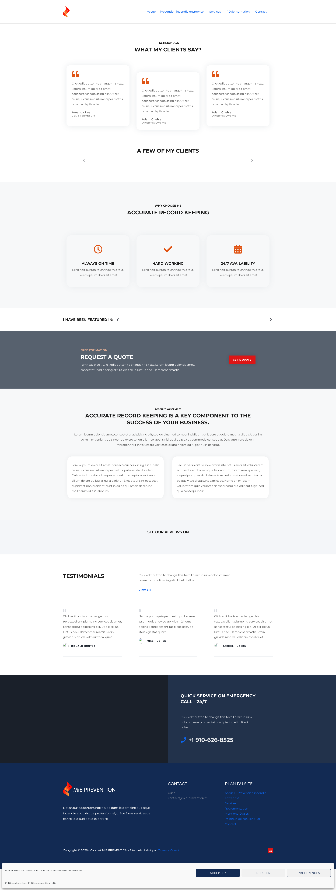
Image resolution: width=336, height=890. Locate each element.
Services (215, 11)
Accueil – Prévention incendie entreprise (175, 11)
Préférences (309, 873)
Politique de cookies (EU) (242, 819)
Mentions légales (237, 813)
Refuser (263, 873)
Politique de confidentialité (42, 883)
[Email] (270, 850)
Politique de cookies (15, 883)
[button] (84, 160)
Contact (261, 11)
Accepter (218, 873)
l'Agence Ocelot (168, 850)
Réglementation (238, 11)
